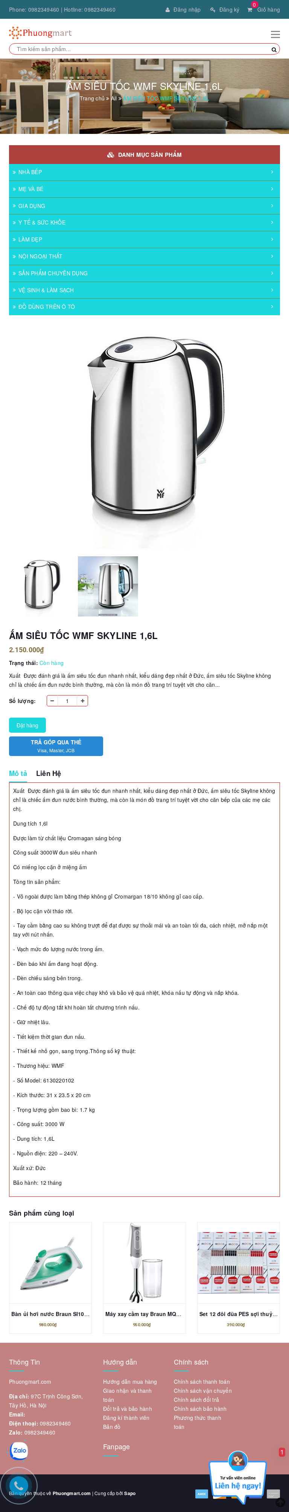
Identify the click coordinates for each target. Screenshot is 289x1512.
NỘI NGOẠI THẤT (40, 256)
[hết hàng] (144, 1264)
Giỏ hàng (266, 9)
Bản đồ (112, 1426)
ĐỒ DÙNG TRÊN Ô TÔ (46, 306)
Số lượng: (22, 700)
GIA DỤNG (31, 205)
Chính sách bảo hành (200, 1408)
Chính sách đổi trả (196, 1399)
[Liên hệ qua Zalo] (18, 1451)
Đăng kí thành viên (126, 1417)
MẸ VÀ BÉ (30, 189)
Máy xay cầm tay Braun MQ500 (145, 1314)
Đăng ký (229, 9)
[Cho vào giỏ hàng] (50, 1264)
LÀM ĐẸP (30, 239)
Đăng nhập (187, 9)
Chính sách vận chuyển (203, 1390)
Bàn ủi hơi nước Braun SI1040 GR (55, 1314)
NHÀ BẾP (30, 172)
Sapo (129, 1493)
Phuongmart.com (72, 1493)
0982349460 (43, 9)
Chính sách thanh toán (202, 1381)
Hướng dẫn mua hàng (130, 1381)
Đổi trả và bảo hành (127, 1408)
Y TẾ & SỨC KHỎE (41, 222)
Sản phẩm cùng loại (41, 1213)
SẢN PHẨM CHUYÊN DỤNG (53, 273)
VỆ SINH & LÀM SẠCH (46, 290)
